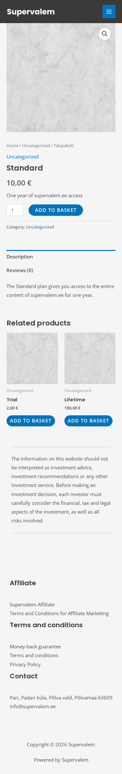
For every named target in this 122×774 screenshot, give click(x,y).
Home (13, 145)
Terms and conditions (34, 655)
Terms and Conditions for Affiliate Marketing (59, 613)
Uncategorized (36, 145)
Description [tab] (20, 256)
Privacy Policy (25, 664)
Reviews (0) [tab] (20, 270)
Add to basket (55, 210)
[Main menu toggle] (108, 11)
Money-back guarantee (35, 646)
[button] (105, 34)
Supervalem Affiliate (32, 604)
